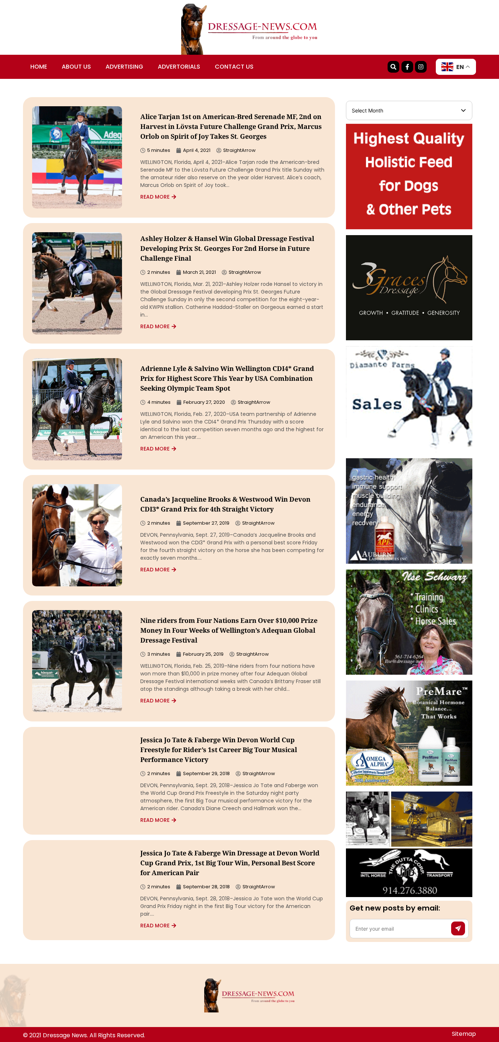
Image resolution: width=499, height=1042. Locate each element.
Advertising (124, 66)
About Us (76, 66)
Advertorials (179, 66)
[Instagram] (421, 67)
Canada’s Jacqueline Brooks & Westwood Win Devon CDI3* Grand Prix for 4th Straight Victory (225, 505)
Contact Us (234, 66)
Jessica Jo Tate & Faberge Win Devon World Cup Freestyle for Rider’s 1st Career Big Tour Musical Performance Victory (218, 750)
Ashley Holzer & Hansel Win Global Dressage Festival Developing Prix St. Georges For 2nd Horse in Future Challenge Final (227, 249)
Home (38, 66)
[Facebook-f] (407, 67)
